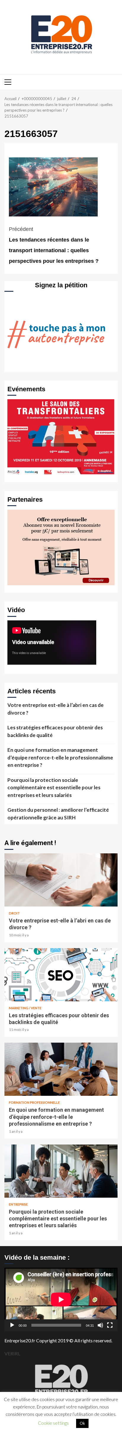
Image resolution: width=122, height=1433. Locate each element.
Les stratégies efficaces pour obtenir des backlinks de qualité (55, 731)
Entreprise (18, 1204)
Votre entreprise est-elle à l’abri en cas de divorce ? (55, 709)
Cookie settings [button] (53, 1423)
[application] (61, 1299)
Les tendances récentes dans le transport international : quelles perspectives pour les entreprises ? (54, 245)
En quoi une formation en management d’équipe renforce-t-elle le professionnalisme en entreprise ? (60, 757)
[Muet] (100, 1325)
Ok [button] (82, 1423)
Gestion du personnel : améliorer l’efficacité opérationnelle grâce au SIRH (58, 814)
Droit (14, 913)
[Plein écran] (110, 1325)
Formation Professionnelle (34, 1102)
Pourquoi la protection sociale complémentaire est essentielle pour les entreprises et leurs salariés (53, 787)
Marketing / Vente (25, 1008)
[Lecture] (12, 1325)
